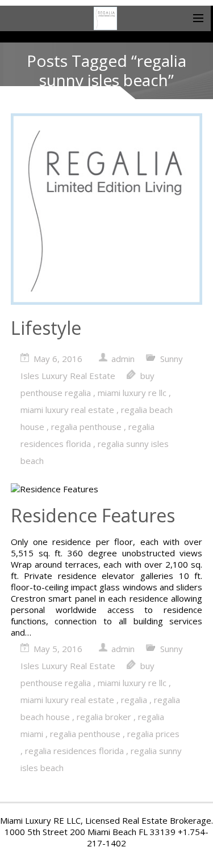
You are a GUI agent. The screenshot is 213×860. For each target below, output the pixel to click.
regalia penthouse (86, 426)
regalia (134, 699)
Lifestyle (46, 328)
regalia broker (104, 716)
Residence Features (93, 515)
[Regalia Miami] (105, 18)
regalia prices (153, 733)
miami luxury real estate (67, 409)
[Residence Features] (107, 489)
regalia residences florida (74, 750)
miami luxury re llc (132, 392)
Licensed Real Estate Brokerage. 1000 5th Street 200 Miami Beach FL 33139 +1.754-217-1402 (109, 832)
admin (123, 358)
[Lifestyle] (107, 210)
